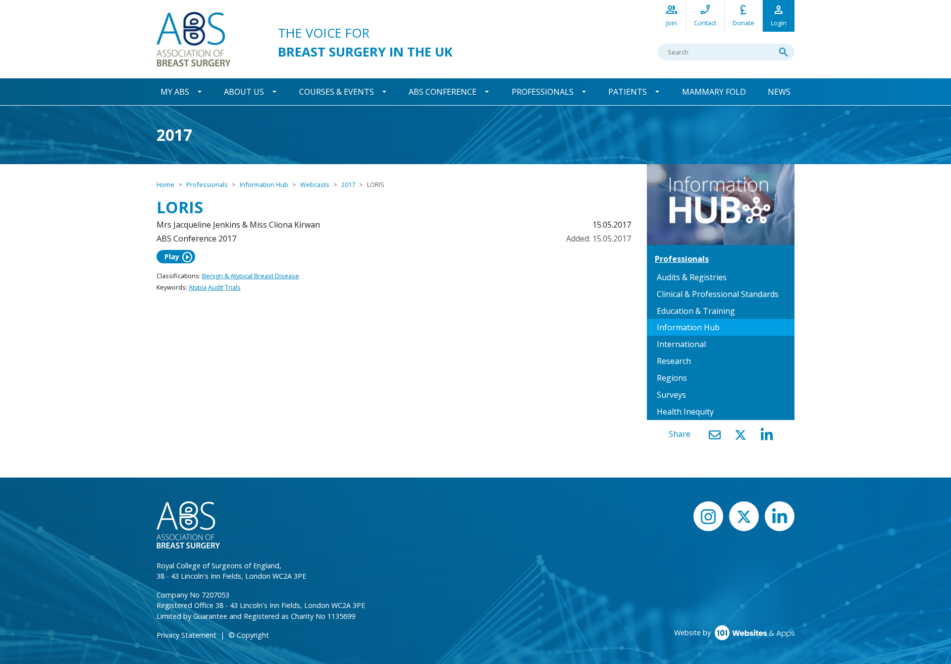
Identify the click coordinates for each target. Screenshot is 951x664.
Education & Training (696, 310)
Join (672, 15)
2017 (348, 184)
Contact (705, 15)
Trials (233, 287)
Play (178, 256)
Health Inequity (685, 411)
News (779, 91)
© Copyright (248, 635)
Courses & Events (336, 91)
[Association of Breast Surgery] (193, 38)
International (681, 344)
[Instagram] (708, 516)
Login (779, 15)
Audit (215, 287)
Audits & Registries (692, 277)
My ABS (174, 91)
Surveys (671, 394)
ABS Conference (442, 91)
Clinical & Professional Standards (718, 294)
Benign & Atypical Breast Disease (250, 275)
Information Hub (264, 184)
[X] (740, 434)
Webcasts (314, 184)
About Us (244, 91)
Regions (672, 377)
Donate (743, 15)
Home (165, 184)
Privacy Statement (186, 635)
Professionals (543, 91)
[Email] (715, 434)
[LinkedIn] (767, 434)
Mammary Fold (714, 91)
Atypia (198, 287)
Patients (627, 91)
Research (674, 361)
